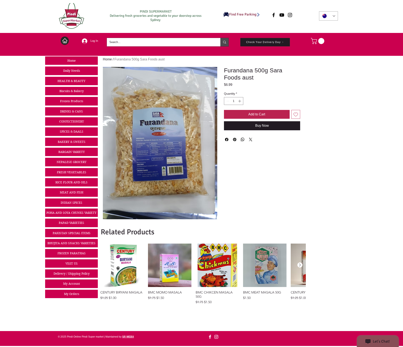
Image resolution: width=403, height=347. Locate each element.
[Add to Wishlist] (295, 114)
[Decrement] (227, 101)
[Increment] (240, 101)
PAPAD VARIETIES (71, 223)
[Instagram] (216, 336)
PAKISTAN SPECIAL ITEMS (71, 233)
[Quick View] (122, 265)
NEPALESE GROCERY (71, 162)
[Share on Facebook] (226, 139)
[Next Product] (299, 264)
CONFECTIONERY (71, 121)
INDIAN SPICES (71, 203)
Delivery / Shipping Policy (72, 273)
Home (71, 61)
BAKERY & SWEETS (71, 142)
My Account (71, 284)
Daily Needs (71, 71)
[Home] (65, 41)
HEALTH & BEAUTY (71, 81)
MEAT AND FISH (71, 192)
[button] (318, 41)
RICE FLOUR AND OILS (71, 182)
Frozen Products (71, 101)
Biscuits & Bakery (71, 91)
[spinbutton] (233, 101)
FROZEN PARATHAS (72, 253)
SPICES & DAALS (71, 131)
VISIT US (71, 263)
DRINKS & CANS (71, 111)
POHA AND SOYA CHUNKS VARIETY (71, 213)
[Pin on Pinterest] (234, 139)
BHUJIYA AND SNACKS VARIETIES (71, 243)
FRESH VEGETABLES (71, 172)
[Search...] (224, 42)
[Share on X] (250, 139)
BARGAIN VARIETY (71, 152)
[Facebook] (210, 336)
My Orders (71, 294)
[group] (203, 274)
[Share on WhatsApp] (242, 139)
